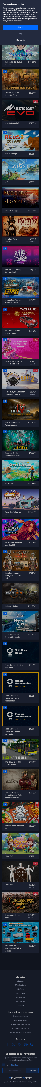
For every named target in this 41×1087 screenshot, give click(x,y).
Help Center (20, 989)
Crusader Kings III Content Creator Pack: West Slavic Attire (13, 795)
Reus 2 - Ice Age (11, 153)
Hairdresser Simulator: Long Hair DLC (13, 543)
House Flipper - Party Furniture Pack (13, 270)
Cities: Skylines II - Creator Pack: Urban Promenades (12, 698)
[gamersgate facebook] (7, 1044)
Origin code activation (20, 1016)
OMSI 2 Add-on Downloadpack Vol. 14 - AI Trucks (13, 948)
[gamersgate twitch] (19, 1044)
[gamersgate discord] (26, 1044)
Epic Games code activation (20, 1024)
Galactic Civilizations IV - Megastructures (14, 423)
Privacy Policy (20, 997)
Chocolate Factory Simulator (12, 240)
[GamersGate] (20, 1079)
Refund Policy (20, 1001)
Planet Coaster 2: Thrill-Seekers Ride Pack (14, 362)
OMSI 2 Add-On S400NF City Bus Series (13, 763)
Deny (20, 34)
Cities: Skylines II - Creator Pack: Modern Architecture (13, 731)
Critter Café (9, 856)
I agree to (12, 1065)
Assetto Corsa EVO (12, 123)
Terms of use (20, 993)
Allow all (20, 27)
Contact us (20, 1005)
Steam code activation (20, 1020)
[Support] (32, 1044)
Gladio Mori (9, 884)
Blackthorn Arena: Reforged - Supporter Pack (13, 575)
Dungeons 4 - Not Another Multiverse (12, 454)
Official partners (20, 985)
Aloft (6, 182)
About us (20, 981)
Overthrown (9, 483)
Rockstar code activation (20, 1028)
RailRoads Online (11, 606)
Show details (21, 40)
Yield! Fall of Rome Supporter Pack (12, 94)
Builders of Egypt (11, 210)
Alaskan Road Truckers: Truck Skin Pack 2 (14, 301)
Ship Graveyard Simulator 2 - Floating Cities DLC (14, 393)
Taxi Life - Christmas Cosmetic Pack (12, 332)
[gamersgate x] (13, 1044)
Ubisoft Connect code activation (20, 1032)
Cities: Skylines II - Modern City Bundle (12, 635)
